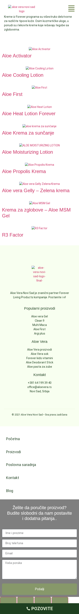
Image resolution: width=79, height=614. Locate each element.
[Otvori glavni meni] (71, 8)
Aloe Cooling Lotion (22, 75)
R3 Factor (12, 235)
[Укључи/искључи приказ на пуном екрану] (25, 601)
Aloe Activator (17, 55)
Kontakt (12, 478)
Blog (9, 491)
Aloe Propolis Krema (24, 171)
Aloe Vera (39, 342)
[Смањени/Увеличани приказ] (8, 601)
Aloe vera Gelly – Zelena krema (35, 190)
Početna (13, 439)
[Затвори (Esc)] (60, 601)
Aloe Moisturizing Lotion (27, 152)
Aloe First (12, 94)
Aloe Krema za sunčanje (28, 133)
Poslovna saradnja (21, 465)
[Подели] (42, 601)
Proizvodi (13, 452)
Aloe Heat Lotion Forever (29, 113)
